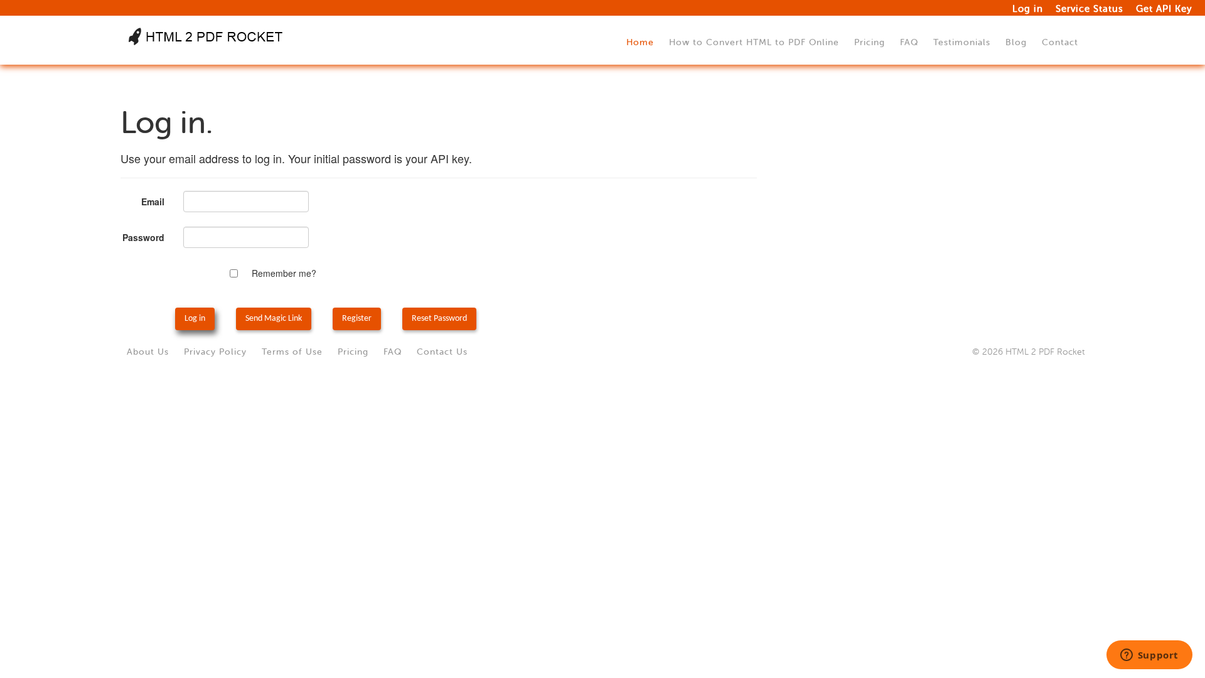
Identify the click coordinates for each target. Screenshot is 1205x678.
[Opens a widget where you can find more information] (1149, 656)
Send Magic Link (273, 318)
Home (640, 42)
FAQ (909, 42)
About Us (148, 352)
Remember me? (284, 273)
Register (357, 318)
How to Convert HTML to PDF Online (754, 42)
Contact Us (442, 352)
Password (143, 237)
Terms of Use (292, 352)
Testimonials (961, 42)
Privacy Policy (215, 352)
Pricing (869, 42)
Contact (1060, 42)
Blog (1016, 42)
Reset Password (439, 318)
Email (152, 201)
